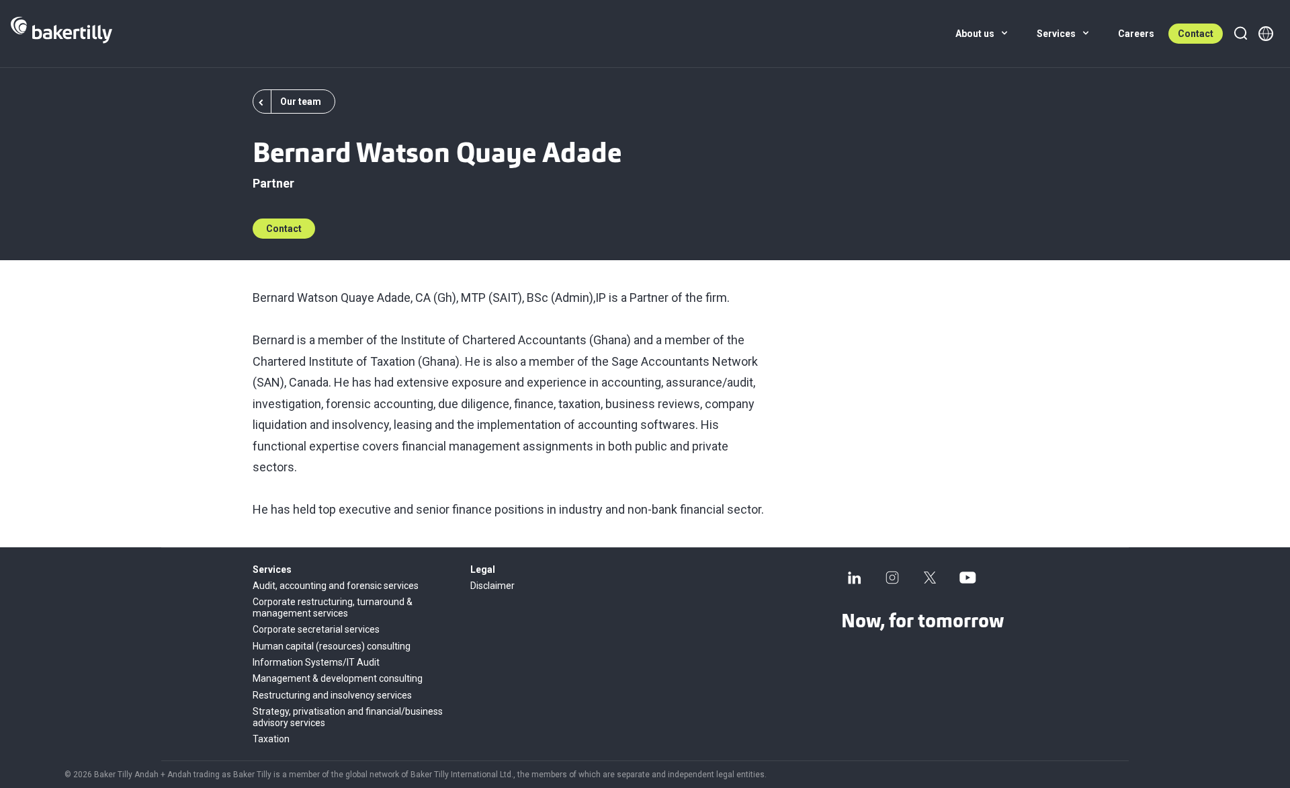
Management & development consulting (338, 678)
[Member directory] (1266, 34)
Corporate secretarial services (316, 629)
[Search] (1240, 33)
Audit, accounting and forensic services (336, 585)
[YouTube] (967, 577)
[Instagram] (892, 577)
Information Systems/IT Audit (316, 662)
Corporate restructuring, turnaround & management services (333, 607)
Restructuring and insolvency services (332, 695)
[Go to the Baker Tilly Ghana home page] (61, 33)
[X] (929, 577)
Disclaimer (492, 585)
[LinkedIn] (854, 577)
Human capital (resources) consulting (332, 646)
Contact (1195, 33)
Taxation (271, 739)
